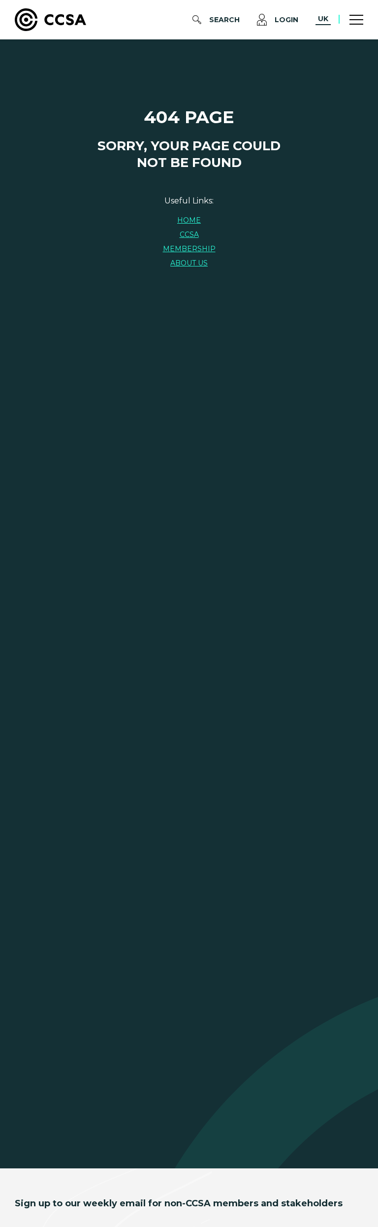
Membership (189, 248)
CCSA (189, 234)
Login (286, 19)
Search (224, 19)
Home (189, 220)
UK (323, 18)
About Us (189, 263)
